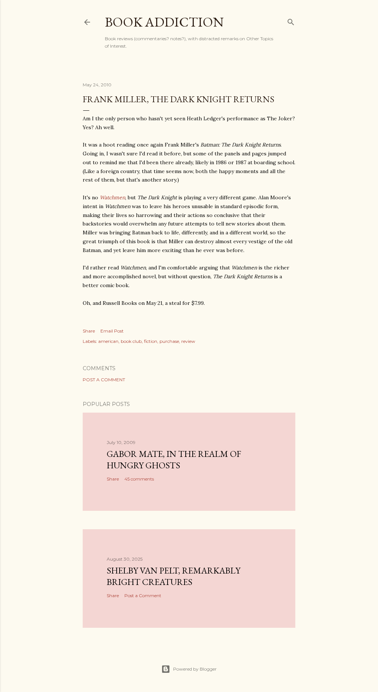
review (188, 341)
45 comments (139, 479)
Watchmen (112, 197)
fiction (150, 341)
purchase (169, 341)
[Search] (290, 20)
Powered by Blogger (195, 669)
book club (131, 341)
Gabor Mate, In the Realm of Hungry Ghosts (174, 459)
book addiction (164, 22)
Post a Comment (104, 379)
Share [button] (89, 331)
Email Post (112, 331)
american (108, 341)
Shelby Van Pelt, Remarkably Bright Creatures (173, 576)
